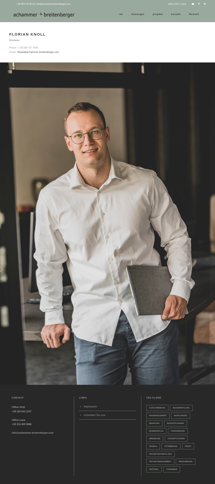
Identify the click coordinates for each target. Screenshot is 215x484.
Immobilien (154, 438)
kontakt (176, 14)
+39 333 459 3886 (21, 424)
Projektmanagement (160, 461)
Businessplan (156, 431)
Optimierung (171, 446)
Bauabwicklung (181, 408)
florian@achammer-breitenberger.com (38, 52)
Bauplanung (180, 415)
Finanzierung (178, 431)
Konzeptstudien (176, 438)
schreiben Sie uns (94, 415)
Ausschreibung (157, 408)
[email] (193, 4)
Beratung (154, 423)
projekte (158, 14)
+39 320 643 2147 (21, 411)
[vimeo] (205, 4)
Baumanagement (158, 415)
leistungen (137, 14)
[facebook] (198, 4)
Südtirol (154, 469)
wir (121, 14)
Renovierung (185, 461)
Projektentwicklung (160, 454)
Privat (188, 446)
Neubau (153, 446)
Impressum (90, 406)
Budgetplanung (175, 423)
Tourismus (171, 469)
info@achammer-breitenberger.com (54, 4)
